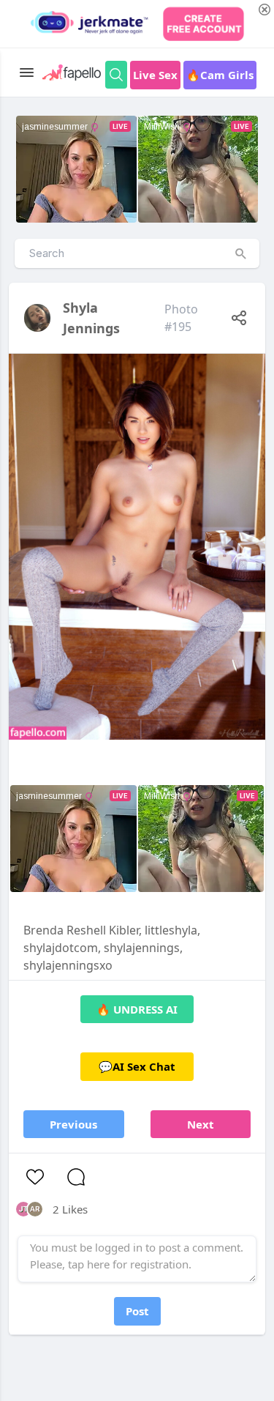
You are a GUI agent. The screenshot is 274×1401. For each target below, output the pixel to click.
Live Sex (155, 74)
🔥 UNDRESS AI (137, 1009)
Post (137, 1311)
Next (200, 1124)
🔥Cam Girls (220, 74)
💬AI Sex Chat (137, 1066)
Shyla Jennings (91, 318)
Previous (73, 1124)
